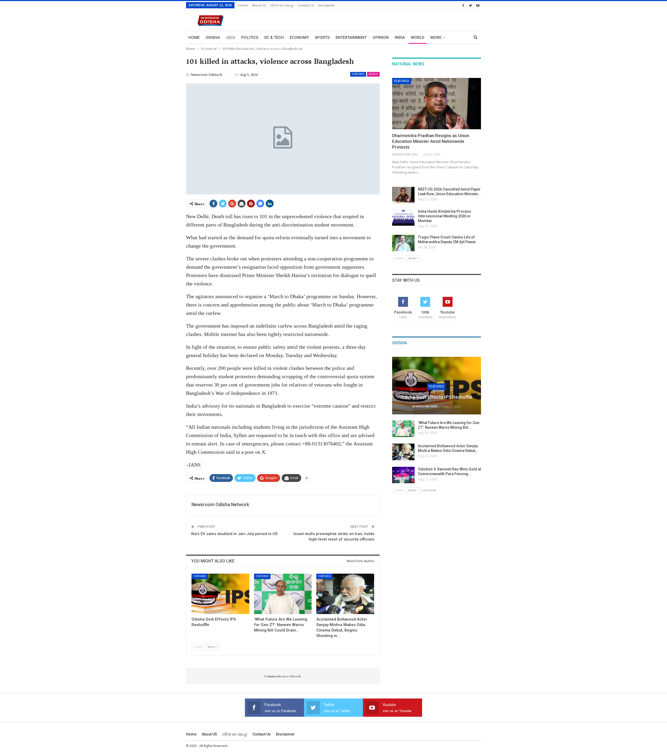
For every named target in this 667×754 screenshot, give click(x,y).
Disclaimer (326, 5)
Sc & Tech (274, 37)
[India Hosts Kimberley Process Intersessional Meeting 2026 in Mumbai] (403, 217)
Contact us (306, 5)
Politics (249, 37)
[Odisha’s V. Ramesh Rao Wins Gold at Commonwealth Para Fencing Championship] (403, 475)
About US (259, 5)
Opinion (381, 37)
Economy (299, 37)
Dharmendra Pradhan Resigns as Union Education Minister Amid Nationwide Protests (430, 141)
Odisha (213, 37)
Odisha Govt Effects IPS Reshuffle (436, 397)
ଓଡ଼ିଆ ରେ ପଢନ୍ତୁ (282, 5)
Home (243, 5)
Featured (358, 74)
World (417, 37)
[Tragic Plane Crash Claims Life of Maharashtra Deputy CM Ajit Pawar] (403, 243)
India (400, 37)
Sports (322, 37)
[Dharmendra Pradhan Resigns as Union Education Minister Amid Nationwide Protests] (436, 104)
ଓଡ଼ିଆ (230, 37)
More (435, 37)
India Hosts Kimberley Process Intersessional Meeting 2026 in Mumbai (444, 216)
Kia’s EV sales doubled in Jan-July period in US (234, 533)
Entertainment (351, 37)
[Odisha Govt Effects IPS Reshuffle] (220, 594)
